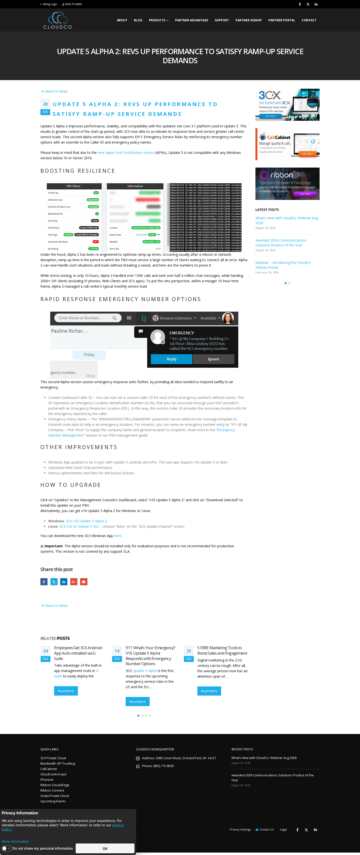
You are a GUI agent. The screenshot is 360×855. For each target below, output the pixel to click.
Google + (73, 581)
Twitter (54, 581)
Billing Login (50, 4)
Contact (309, 20)
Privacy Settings (240, 829)
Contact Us (267, 829)
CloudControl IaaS (53, 774)
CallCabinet (48, 769)
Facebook (44, 581)
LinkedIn (63, 581)
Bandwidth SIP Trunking (57, 763)
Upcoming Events (53, 801)
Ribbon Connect (52, 790)
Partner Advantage (191, 20)
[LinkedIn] (315, 4)
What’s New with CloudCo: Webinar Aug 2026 (264, 758)
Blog (138, 20)
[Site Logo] (57, 20)
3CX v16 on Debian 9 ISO (79, 526)
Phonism (46, 780)
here (117, 535)
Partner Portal (281, 20)
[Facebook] (299, 4)
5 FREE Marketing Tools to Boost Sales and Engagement (150, 650)
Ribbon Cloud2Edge (54, 785)
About (122, 20)
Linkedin (315, 829)
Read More (66, 701)
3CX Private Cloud (53, 758)
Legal (283, 829)
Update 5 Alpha (73, 670)
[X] (307, 4)
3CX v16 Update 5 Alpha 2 (86, 521)
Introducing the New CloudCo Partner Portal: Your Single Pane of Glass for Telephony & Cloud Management (285, 223)
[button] (138, 715)
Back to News (56, 91)
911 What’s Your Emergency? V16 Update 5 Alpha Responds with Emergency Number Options (78, 655)
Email (83, 581)
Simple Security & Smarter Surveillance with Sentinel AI (221, 650)
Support (222, 20)
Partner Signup (249, 20)
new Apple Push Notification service (126, 152)
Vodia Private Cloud (54, 796)
